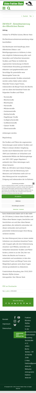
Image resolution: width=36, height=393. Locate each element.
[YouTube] (18, 317)
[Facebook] (15, 317)
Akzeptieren (18, 196)
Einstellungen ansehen (18, 205)
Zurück (25, 16)
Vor (30, 16)
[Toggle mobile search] (8, 8)
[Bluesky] (15, 325)
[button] (33, 183)
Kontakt (5, 319)
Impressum (21, 209)
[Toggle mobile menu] (4, 8)
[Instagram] (15, 321)
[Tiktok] (18, 321)
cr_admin (7, 291)
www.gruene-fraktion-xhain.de (29, 375)
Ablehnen (18, 201)
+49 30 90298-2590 (29, 355)
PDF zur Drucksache (10, 286)
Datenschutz (15, 209)
